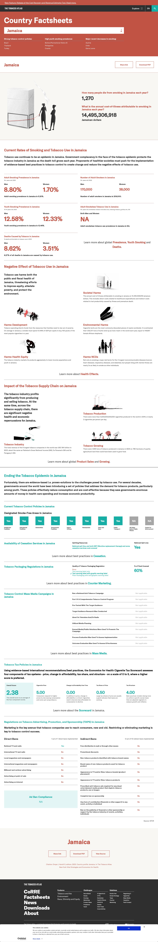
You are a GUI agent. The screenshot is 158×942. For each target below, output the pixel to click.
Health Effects (89, 373)
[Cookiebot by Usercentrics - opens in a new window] (22, 939)
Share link (124, 65)
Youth (85, 906)
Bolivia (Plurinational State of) (56, 43)
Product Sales (85, 461)
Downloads (37, 908)
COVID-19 (100, 902)
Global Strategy (114, 895)
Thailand (7, 46)
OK (129, 928)
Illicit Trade (100, 906)
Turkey (6, 48)
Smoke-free (113, 893)
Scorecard (85, 710)
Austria (88, 43)
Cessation (99, 555)
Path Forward (127, 902)
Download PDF (145, 65)
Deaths (116, 246)
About (31, 913)
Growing (104, 461)
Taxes (111, 898)
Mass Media (99, 653)
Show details (36, 938)
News (30, 902)
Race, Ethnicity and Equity (68, 899)
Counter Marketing (99, 583)
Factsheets (37, 897)
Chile (88, 46)
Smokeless (100, 898)
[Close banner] (144, 926)
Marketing (87, 900)
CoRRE (32, 891)
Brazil (6, 43)
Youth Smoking (136, 242)
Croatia (47, 48)
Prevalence (119, 242)
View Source (100, 854)
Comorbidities (101, 909)
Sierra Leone (90, 48)
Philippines (49, 46)
